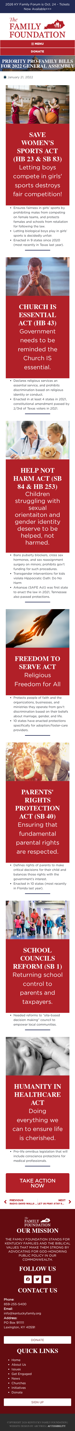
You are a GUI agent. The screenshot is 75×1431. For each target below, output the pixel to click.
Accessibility (57, 1426)
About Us (19, 1364)
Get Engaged (22, 1374)
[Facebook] (28, 1279)
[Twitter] (37, 1279)
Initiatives (19, 1387)
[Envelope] (47, 1279)
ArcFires (40, 1426)
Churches (19, 1383)
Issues (16, 1369)
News (16, 1378)
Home (16, 1360)
